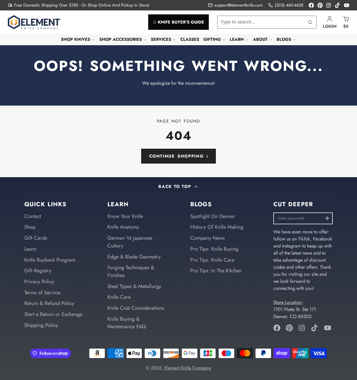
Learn (237, 39)
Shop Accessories (120, 39)
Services (161, 39)
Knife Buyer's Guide (181, 22)
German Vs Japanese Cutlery (129, 241)
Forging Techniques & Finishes (130, 271)
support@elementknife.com (238, 5)
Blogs (284, 39)
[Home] (34, 22)
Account (330, 22)
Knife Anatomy (123, 227)
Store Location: (288, 302)
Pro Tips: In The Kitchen (215, 270)
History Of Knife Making (216, 227)
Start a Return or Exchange (53, 314)
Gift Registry (37, 270)
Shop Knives (75, 39)
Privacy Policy (39, 281)
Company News (207, 237)
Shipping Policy (41, 325)
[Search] (310, 22)
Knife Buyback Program (49, 259)
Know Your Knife (125, 216)
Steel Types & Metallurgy (134, 286)
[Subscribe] (327, 218)
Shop (30, 227)
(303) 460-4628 (289, 5)
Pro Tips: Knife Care (212, 259)
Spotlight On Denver (212, 216)
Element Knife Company (187, 368)
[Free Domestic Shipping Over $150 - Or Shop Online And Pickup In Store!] (79, 5)
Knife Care (119, 297)
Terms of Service (42, 292)
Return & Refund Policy (49, 303)
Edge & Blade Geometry (134, 256)
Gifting (212, 39)
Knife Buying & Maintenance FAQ (126, 322)
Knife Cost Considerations (135, 308)
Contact (32, 216)
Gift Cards (35, 237)
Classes (189, 39)
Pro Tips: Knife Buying (214, 248)
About (260, 39)
